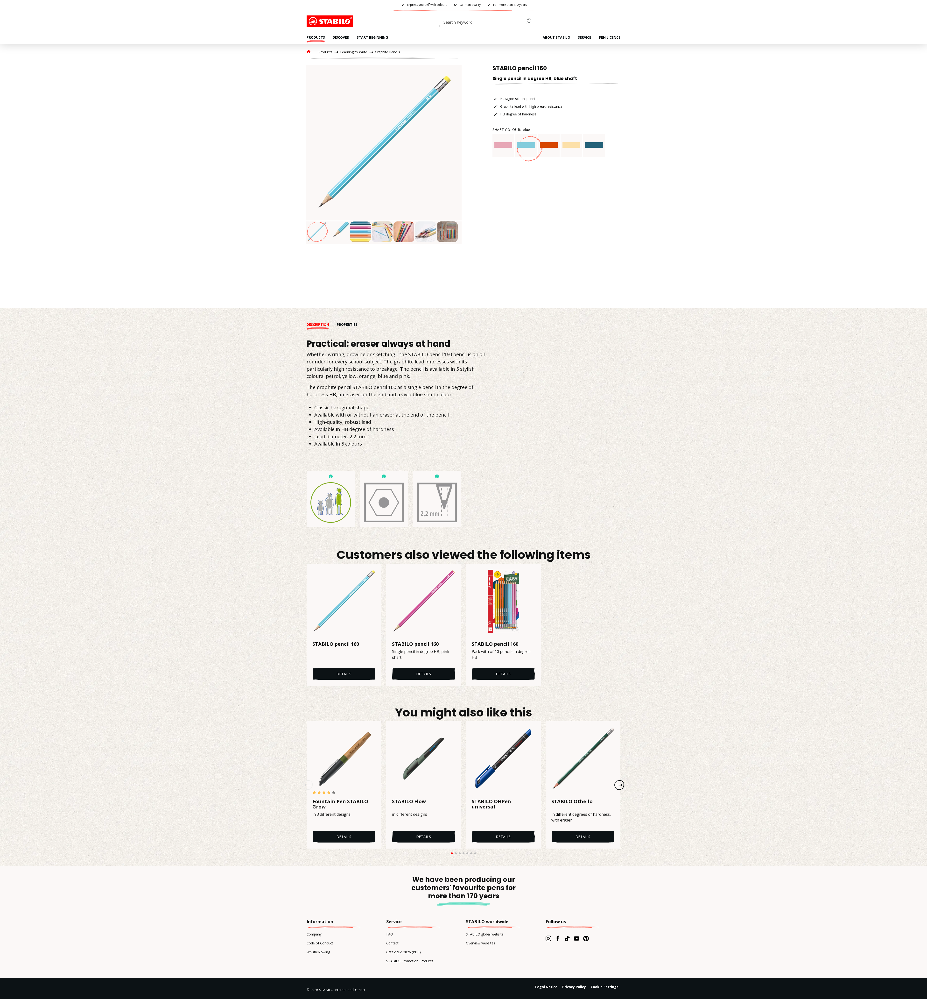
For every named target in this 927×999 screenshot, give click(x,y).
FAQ (389, 934)
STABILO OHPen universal (491, 804)
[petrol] (594, 145)
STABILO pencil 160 (335, 644)
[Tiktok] (567, 938)
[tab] (322, 324)
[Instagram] (548, 938)
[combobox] (487, 23)
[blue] (526, 145)
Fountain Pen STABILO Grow (340, 804)
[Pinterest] (586, 938)
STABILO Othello (572, 802)
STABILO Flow (409, 802)
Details (344, 674)
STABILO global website (485, 934)
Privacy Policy (574, 987)
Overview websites (480, 943)
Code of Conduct (320, 943)
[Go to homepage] (331, 21)
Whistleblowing (318, 952)
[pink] (503, 145)
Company (314, 934)
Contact (392, 943)
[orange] (549, 145)
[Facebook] (558, 938)
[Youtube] (576, 938)
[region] (384, 154)
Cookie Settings (604, 987)
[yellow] (571, 145)
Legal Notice (546, 987)
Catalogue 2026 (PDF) (403, 952)
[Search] (530, 21)
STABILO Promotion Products (409, 961)
